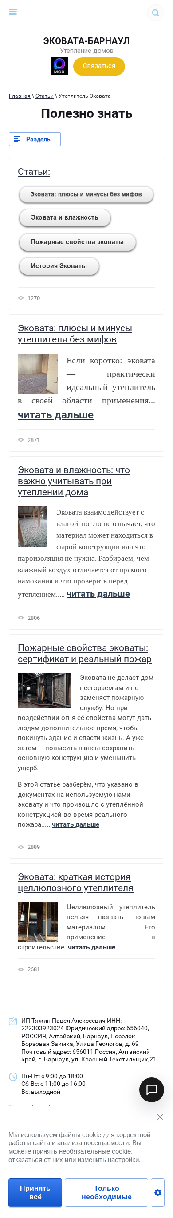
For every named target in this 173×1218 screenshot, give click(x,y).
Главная (20, 96)
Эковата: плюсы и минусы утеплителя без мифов (75, 334)
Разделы (39, 139)
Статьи (44, 96)
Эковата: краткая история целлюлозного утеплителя (76, 882)
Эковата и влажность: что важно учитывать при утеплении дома (74, 481)
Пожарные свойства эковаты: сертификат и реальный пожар (85, 653)
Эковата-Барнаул (86, 41)
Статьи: (34, 171)
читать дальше (91, 947)
